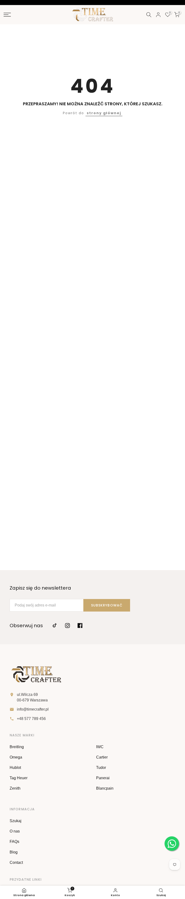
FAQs (14, 841)
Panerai (103, 778)
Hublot (15, 768)
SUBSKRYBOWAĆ (106, 605)
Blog (14, 852)
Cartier (102, 757)
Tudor (101, 768)
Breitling (17, 747)
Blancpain (104, 788)
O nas (15, 831)
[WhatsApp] (172, 843)
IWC (100, 747)
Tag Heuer (18, 778)
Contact (16, 862)
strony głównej (104, 113)
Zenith (15, 788)
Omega (16, 757)
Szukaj (15, 821)
